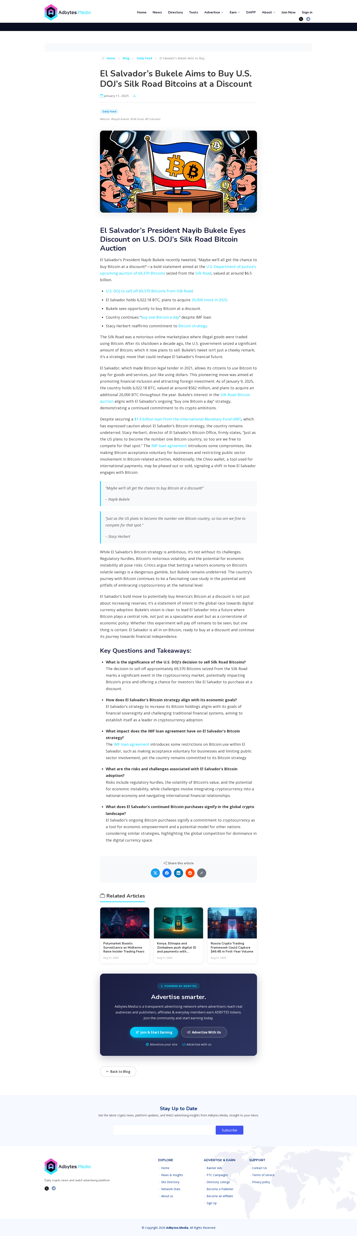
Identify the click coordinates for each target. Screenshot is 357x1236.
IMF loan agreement (169, 445)
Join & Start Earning (156, 1032)
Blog (126, 58)
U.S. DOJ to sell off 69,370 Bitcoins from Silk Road (149, 290)
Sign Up (212, 1203)
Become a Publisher (220, 1189)
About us (167, 1196)
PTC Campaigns (217, 1175)
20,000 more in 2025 (209, 299)
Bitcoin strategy (192, 325)
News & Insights (172, 1175)
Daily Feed (144, 58)
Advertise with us (198, 1044)
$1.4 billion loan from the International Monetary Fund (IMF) (187, 419)
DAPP (251, 12)
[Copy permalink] (201, 873)
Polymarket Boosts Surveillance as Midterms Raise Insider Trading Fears (123, 947)
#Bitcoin (105, 119)
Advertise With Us (206, 1032)
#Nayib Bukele (120, 119)
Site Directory (170, 1182)
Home (141, 12)
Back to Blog (119, 1071)
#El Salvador (153, 119)
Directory (175, 12)
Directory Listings (218, 1182)
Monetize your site (163, 1044)
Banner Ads (214, 1168)
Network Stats (170, 1189)
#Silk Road (137, 119)
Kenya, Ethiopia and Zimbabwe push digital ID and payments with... (176, 947)
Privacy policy (261, 1182)
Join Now (289, 12)
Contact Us (259, 1168)
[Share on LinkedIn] (178, 873)
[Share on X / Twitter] (155, 873)
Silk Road (203, 273)
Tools (193, 12)
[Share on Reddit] (190, 873)
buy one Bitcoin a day (160, 317)
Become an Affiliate (220, 1196)
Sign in (307, 12)
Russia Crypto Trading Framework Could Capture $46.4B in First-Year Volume (232, 947)
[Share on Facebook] (166, 873)
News (157, 12)
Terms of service (263, 1175)
